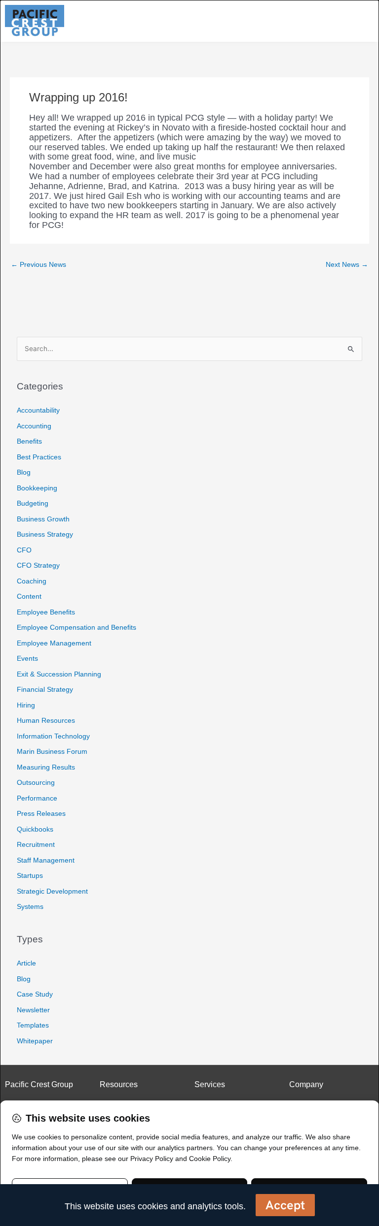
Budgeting (32, 503)
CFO (24, 550)
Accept (285, 1205)
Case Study (35, 994)
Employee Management (54, 643)
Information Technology (53, 736)
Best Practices (39, 457)
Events (27, 658)
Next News (347, 264)
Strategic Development (52, 891)
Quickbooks (35, 829)
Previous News (38, 264)
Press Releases (41, 813)
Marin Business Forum (52, 751)
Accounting (34, 426)
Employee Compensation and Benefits (76, 627)
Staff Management (46, 860)
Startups (30, 875)
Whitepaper (35, 1041)
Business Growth (43, 519)
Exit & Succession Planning (59, 674)
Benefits (29, 441)
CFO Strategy (38, 565)
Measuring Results (46, 767)
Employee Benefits (46, 612)
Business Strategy (45, 534)
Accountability (38, 410)
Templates (33, 1025)
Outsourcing (36, 782)
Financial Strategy (45, 689)
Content (29, 596)
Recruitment (36, 844)
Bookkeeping (37, 488)
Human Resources (46, 720)
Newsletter (33, 1010)
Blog (24, 472)
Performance (37, 798)
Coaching (31, 581)
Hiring (26, 705)
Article (26, 963)
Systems (30, 906)
